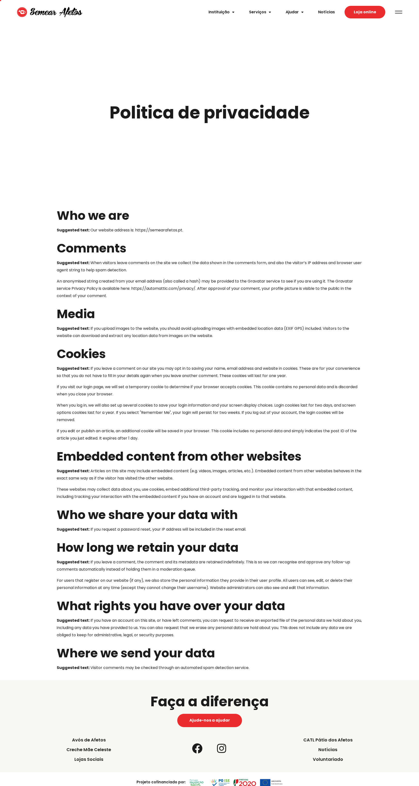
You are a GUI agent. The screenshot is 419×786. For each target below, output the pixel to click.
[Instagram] (222, 748)
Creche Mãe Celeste (88, 750)
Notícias (326, 12)
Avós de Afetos (89, 740)
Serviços (257, 12)
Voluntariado (328, 759)
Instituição (219, 12)
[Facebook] (197, 748)
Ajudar (292, 12)
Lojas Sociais (88, 759)
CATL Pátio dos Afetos (328, 740)
